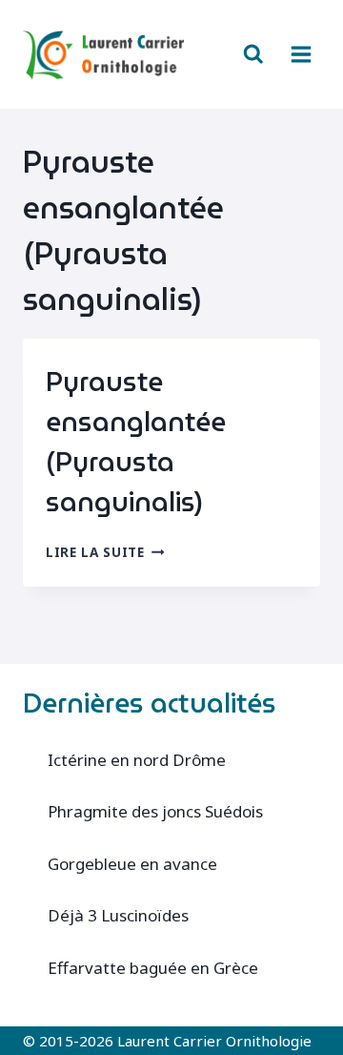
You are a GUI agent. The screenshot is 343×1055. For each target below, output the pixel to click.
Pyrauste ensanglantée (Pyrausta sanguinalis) (136, 442)
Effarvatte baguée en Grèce (153, 968)
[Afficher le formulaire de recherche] (253, 54)
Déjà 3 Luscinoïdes (118, 915)
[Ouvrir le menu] (300, 54)
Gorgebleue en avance (132, 864)
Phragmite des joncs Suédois (155, 811)
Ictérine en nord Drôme (137, 760)
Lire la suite (105, 552)
